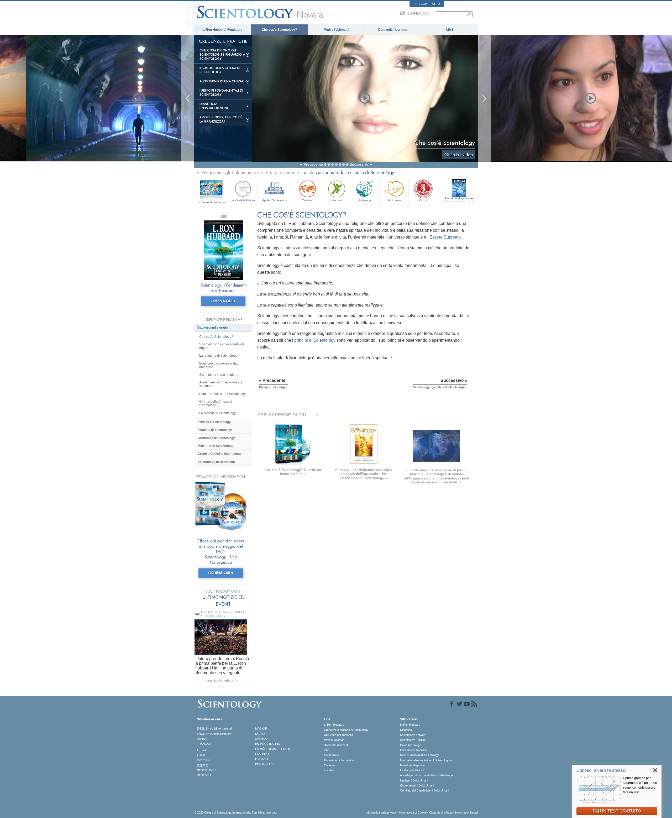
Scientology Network (413, 734)
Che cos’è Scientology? (279, 29)
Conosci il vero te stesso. (601, 770)
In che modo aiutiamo (211, 202)
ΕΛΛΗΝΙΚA (262, 754)
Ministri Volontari (336, 29)
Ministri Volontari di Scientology (419, 755)
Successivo (359, 164)
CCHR (423, 200)
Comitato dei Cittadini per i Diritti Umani (424, 790)
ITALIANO (261, 759)
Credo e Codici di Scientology (220, 454)
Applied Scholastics (274, 200)
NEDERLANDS (206, 770)
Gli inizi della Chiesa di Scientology (215, 403)
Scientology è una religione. (219, 375)
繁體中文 (202, 765)
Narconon (336, 200)
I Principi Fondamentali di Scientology (221, 92)
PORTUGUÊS (264, 764)
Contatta (329, 765)
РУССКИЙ (204, 760)
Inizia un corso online (413, 750)
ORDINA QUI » (223, 301)
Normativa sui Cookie (413, 812)
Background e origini (212, 327)
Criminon (307, 200)
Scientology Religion (413, 739)
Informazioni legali (466, 812)
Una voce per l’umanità (338, 734)
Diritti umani (394, 200)
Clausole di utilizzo (441, 812)
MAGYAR (261, 728)
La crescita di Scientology (217, 413)
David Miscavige (410, 745)
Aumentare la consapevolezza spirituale (221, 384)
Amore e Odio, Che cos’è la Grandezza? (221, 119)
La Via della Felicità (243, 200)
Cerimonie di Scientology (216, 438)
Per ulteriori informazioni (339, 760)
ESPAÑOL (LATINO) (268, 743)
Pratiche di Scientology (215, 430)
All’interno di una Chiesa (221, 81)
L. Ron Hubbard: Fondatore (222, 29)
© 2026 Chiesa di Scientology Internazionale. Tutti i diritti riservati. (235, 812)
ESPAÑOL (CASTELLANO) (272, 749)
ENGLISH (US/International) (215, 728)
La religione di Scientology (218, 355)
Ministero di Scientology (215, 446)
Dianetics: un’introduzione (214, 106)
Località (329, 770)
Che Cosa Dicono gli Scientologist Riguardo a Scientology (222, 54)
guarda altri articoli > (221, 680)
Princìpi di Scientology (214, 422)
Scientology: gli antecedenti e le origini (222, 346)
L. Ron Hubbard (334, 724)
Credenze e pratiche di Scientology (346, 729)
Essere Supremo (445, 237)
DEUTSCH (204, 775)
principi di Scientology (314, 340)
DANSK (202, 738)
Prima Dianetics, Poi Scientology (222, 394)
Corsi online (331, 755)
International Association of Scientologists (426, 760)
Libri (449, 29)
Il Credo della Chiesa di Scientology (220, 70)
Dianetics (406, 729)
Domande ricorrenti (392, 29)
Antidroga (365, 200)
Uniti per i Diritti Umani (414, 780)
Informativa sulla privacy (381, 812)
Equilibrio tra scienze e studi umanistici (219, 365)
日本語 (201, 755)
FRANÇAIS (204, 743)
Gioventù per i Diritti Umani (417, 785)
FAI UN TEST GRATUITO (617, 811)
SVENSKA (261, 738)
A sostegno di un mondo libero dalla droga (426, 775)
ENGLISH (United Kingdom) (214, 733)
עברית (202, 749)
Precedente (313, 164)
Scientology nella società (216, 462)
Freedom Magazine (459, 200)
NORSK (260, 733)
